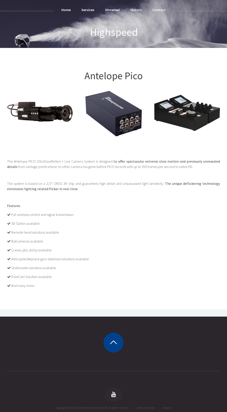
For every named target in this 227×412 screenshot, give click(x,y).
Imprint (167, 407)
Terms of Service (146, 407)
